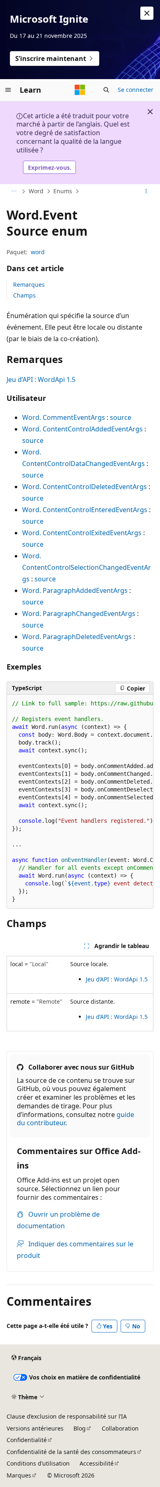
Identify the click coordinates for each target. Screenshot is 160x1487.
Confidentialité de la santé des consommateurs (71, 1452)
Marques (19, 1475)
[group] (80, 802)
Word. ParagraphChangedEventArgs (78, 613)
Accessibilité (97, 1463)
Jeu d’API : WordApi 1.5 (41, 379)
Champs (24, 295)
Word (36, 191)
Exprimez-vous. (49, 167)
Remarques (29, 284)
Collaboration (120, 1428)
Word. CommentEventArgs (63, 417)
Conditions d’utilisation (38, 1463)
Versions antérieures (35, 1428)
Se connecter (135, 90)
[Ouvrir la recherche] (106, 89)
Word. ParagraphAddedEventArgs (75, 590)
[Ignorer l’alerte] (146, 13)
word (38, 252)
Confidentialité (27, 1440)
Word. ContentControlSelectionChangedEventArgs (86, 567)
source (120, 417)
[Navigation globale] (8, 89)
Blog (79, 1428)
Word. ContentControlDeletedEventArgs (84, 486)
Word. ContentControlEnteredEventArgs (84, 509)
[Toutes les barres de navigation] (14, 191)
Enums (62, 191)
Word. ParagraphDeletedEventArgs (77, 636)
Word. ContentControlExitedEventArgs (82, 532)
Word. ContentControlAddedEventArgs (82, 428)
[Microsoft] (80, 89)
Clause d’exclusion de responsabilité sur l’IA (67, 1416)
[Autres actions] (146, 191)
